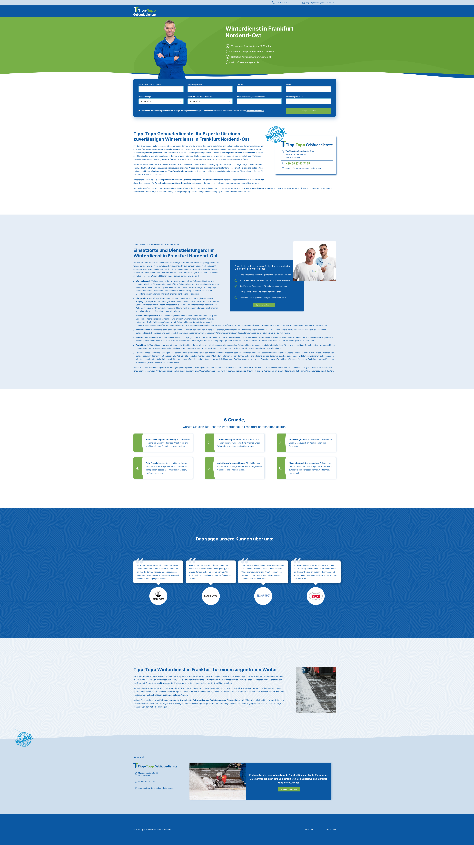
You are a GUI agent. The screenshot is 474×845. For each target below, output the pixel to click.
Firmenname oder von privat (149, 84)
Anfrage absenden (308, 111)
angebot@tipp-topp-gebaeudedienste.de (320, 3)
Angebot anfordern (264, 305)
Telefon (240, 84)
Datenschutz (330, 829)
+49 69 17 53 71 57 (282, 3)
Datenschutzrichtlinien (255, 111)
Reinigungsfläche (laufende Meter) (251, 96)
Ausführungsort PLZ (294, 96)
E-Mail (288, 84)
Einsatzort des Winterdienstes (200, 96)
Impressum (308, 829)
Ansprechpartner (195, 84)
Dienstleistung (144, 96)
